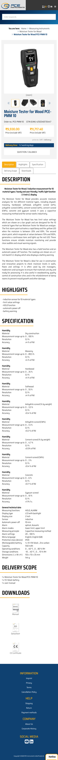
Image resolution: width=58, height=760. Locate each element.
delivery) (47, 139)
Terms (29, 687)
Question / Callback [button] (27, 152)
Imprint (29, 678)
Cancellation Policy (29, 692)
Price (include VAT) (37, 132)
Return (29, 708)
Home (23, 28)
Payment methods (29, 712)
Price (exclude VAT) (13, 132)
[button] (9, 103)
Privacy (29, 683)
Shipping (29, 703)
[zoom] (29, 95)
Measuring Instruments (39, 28)
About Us (29, 724)
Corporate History (29, 728)
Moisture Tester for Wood (30, 31)
